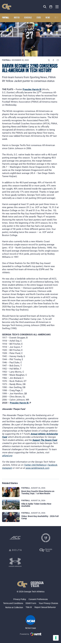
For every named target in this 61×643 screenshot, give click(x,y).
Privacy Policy (19, 599)
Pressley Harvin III (32, 89)
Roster (17, 18)
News (48, 18)
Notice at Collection (14, 607)
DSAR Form (31, 603)
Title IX (29, 607)
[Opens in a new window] (15, 537)
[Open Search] (44, 6)
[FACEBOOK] (53, 60)
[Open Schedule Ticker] (50, 6)
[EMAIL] (58, 60)
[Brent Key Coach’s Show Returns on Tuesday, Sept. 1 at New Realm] (11, 492)
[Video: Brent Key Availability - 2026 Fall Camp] (11, 517)
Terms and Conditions (13, 603)
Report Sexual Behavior (45, 607)
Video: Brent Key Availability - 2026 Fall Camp (40, 517)
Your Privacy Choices (48, 603)
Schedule (28, 18)
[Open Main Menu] (57, 6)
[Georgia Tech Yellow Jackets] (6, 6)
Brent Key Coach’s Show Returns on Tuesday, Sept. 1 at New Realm (37, 492)
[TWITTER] (49, 60)
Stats (39, 18)
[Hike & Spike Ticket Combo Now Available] (11, 505)
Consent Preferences (38, 599)
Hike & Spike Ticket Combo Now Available (36, 505)
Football (6, 60)
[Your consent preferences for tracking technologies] (56, 638)
